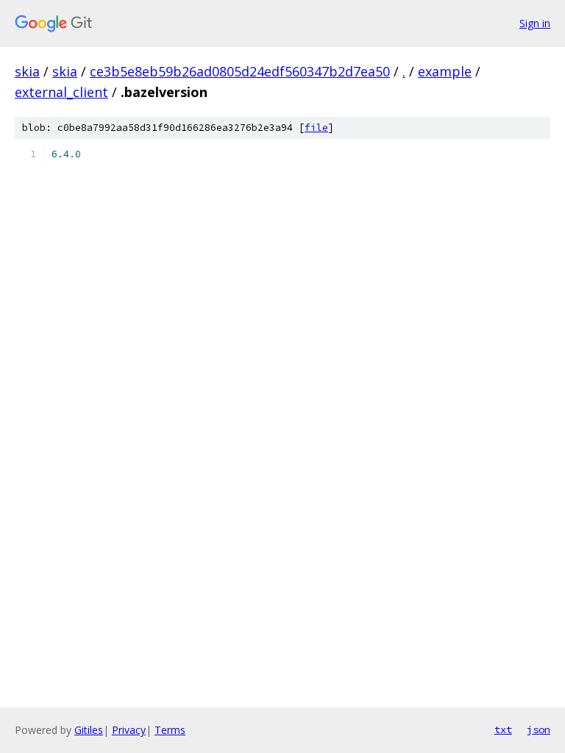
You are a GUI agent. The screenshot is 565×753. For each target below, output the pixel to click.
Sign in (534, 23)
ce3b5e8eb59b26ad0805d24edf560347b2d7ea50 (240, 71)
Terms (169, 730)
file (316, 127)
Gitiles (88, 730)
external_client (61, 92)
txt (503, 729)
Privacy (129, 730)
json (538, 729)
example (445, 71)
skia (27, 71)
